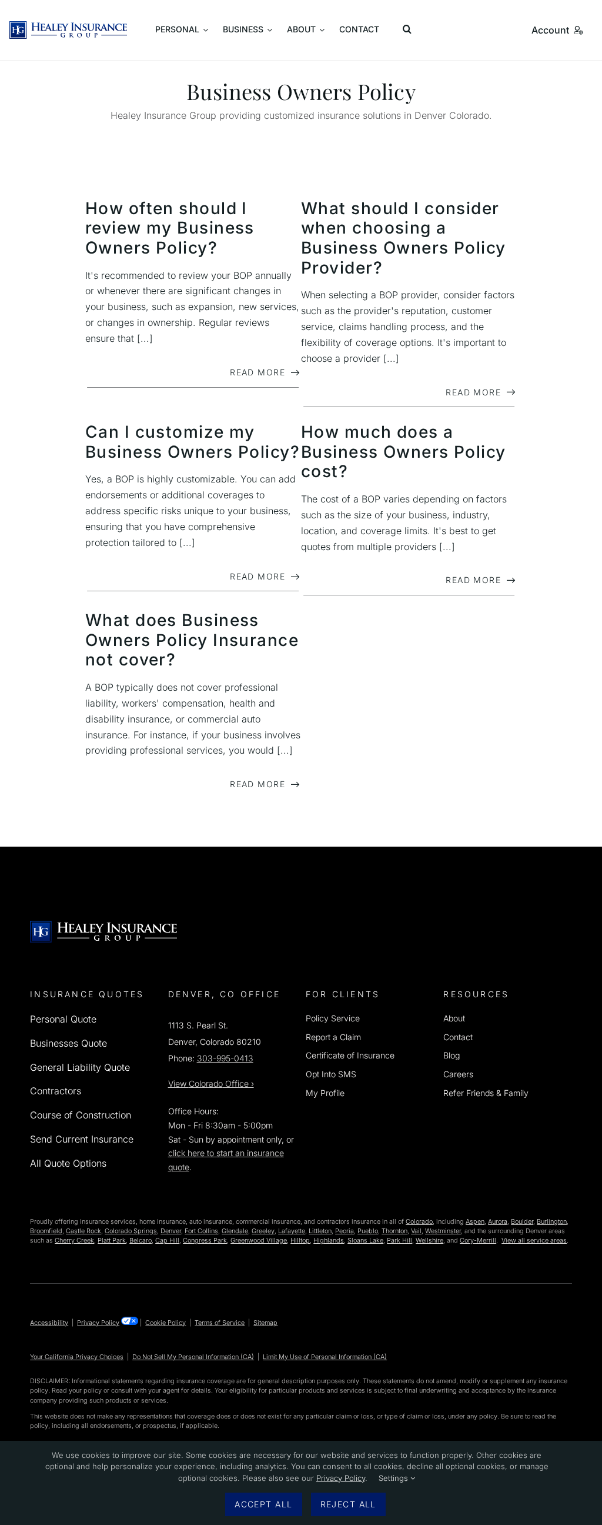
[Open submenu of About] (306, 30)
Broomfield (46, 1231)
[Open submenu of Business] (247, 30)
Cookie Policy (165, 1322)
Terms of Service (220, 1322)
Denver (170, 1231)
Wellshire (429, 1240)
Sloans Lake (365, 1240)
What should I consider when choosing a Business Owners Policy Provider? (403, 238)
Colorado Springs (131, 1231)
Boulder (522, 1221)
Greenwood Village (258, 1240)
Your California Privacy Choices (76, 1357)
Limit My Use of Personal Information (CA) (325, 1357)
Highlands (328, 1240)
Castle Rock (83, 1231)
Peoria (344, 1231)
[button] (409, 30)
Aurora (497, 1221)
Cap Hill (167, 1240)
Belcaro (140, 1240)
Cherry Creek (74, 1240)
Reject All (348, 1504)
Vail (416, 1231)
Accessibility (49, 1322)
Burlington (552, 1221)
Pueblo (367, 1231)
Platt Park (112, 1240)
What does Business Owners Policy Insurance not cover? (192, 640)
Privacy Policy (98, 1322)
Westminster (443, 1231)
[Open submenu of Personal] (181, 30)
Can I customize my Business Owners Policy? (192, 442)
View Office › (211, 1083)
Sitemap (265, 1322)
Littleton (320, 1231)
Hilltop (300, 1240)
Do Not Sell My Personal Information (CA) (193, 1357)
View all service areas (534, 1240)
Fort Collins (201, 1231)
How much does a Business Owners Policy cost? (403, 451)
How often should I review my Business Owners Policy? (170, 228)
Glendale (235, 1231)
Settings (394, 1478)
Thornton (394, 1231)
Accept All (263, 1504)
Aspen (475, 1221)
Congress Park (205, 1240)
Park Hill (399, 1240)
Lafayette (291, 1231)
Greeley (263, 1231)
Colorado (419, 1221)
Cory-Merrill (478, 1240)
